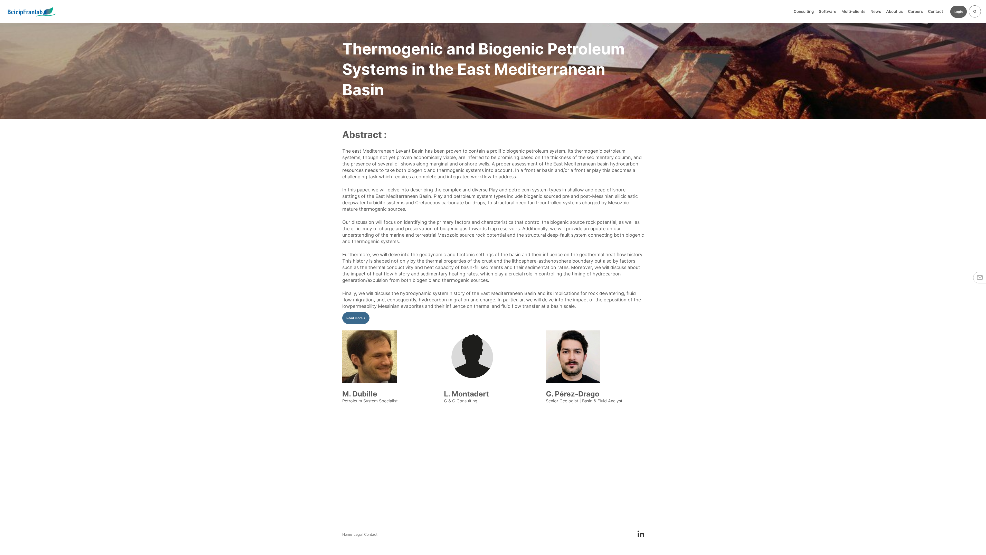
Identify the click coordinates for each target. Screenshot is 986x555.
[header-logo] (31, 11)
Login (958, 12)
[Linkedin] (641, 533)
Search (975, 11)
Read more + (355, 318)
